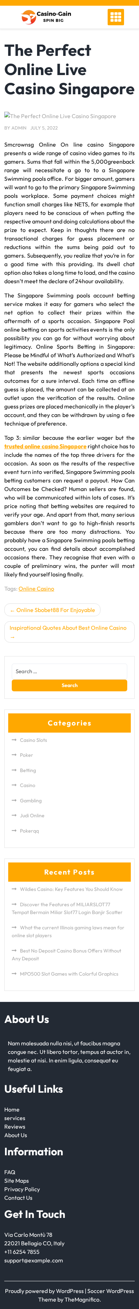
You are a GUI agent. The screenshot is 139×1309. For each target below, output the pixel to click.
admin (18, 128)
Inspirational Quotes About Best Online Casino (68, 627)
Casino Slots (33, 740)
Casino (27, 785)
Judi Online (32, 815)
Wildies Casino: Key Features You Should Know (71, 889)
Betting (28, 770)
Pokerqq (29, 831)
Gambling (31, 800)
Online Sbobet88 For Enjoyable (55, 609)
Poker (26, 755)
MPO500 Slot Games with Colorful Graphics (69, 974)
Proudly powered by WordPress (45, 1290)
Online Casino (36, 588)
